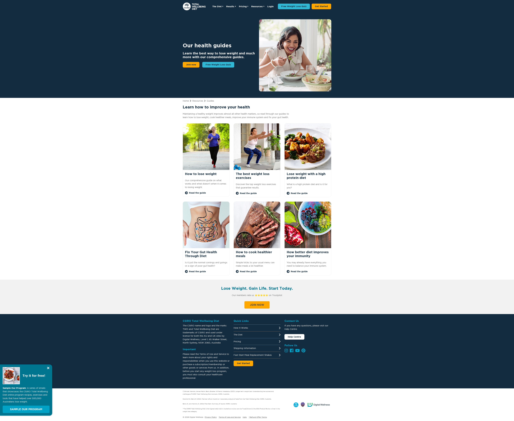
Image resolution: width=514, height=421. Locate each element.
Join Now (257, 304)
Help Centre (294, 337)
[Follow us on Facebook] (291, 351)
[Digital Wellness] (319, 404)
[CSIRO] (296, 404)
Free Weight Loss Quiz (294, 6)
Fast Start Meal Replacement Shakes (253, 355)
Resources (257, 6)
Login (270, 6)
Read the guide (197, 193)
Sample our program (26, 409)
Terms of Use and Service (230, 417)
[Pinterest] (303, 351)
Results (230, 6)
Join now (191, 64)
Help (245, 417)
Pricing (243, 6)
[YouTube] (297, 351)
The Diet (217, 6)
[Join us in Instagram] (286, 351)
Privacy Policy (211, 417)
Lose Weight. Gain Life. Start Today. (257, 288)
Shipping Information (245, 348)
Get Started (321, 6)
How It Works (241, 328)
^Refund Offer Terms (258, 417)
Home (186, 101)
